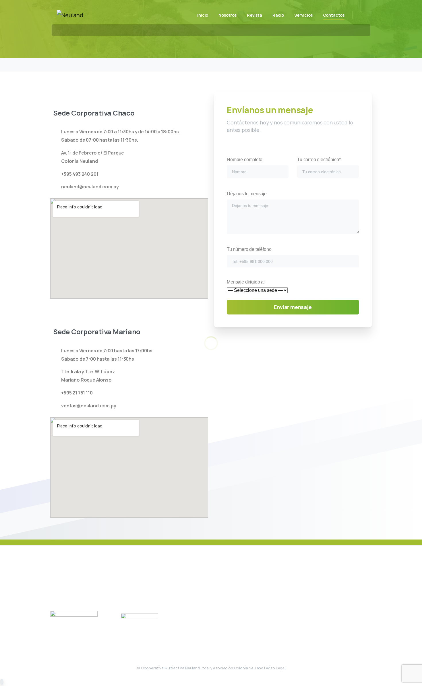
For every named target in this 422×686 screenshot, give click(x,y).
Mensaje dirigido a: (246, 282)
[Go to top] (1, 682)
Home (189, 37)
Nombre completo (244, 159)
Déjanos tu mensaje (247, 193)
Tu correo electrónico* (318, 159)
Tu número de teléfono (249, 249)
